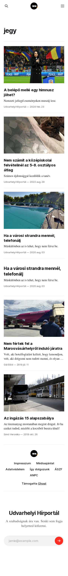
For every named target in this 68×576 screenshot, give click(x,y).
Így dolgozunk (39, 469)
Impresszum (22, 463)
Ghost (42, 483)
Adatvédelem (15, 469)
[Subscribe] (59, 541)
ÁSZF (58, 469)
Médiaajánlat (45, 463)
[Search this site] (6, 6)
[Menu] (63, 6)
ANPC (34, 475)
